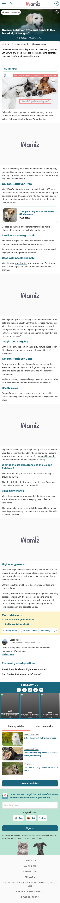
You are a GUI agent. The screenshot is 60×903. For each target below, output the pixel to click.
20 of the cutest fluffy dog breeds (40, 738)
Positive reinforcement (12, 249)
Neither (42, 818)
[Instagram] (30, 690)
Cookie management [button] (30, 891)
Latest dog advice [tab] (44, 726)
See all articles (30, 783)
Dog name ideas (30, 764)
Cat (33, 818)
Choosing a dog (39, 44)
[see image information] (57, 11)
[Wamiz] (34, 3)
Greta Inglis (23, 38)
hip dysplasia (48, 396)
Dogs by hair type (31, 734)
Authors (30, 866)
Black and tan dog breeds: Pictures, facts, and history (41, 754)
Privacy (30, 877)
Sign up (30, 828)
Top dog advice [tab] (16, 726)
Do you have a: (30, 812)
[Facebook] (19, 690)
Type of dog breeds (28, 630)
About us (30, 860)
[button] (30, 669)
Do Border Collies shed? (17, 624)
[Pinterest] (41, 690)
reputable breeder (47, 456)
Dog (21, 818)
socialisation (21, 263)
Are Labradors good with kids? (20, 619)
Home (7, 44)
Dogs (14, 44)
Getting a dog (24, 44)
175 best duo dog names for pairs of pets (41, 769)
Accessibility (30, 897)
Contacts (30, 871)
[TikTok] (35, 690)
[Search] (11, 3)
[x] (24, 690)
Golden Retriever (9, 115)
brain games (39, 576)
